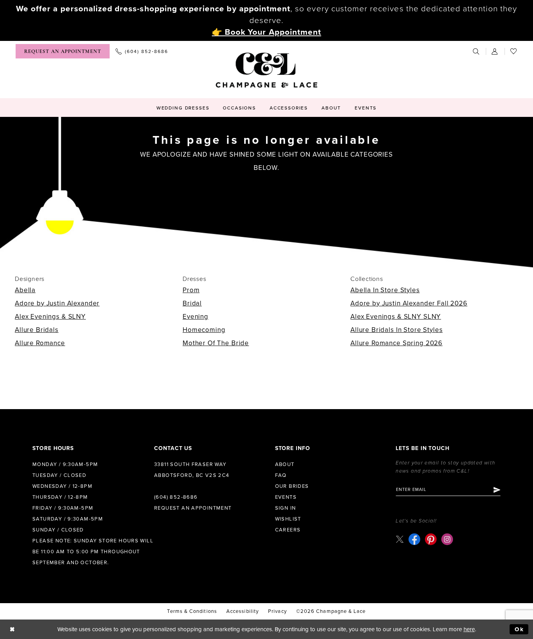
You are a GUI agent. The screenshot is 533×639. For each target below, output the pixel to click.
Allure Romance (40, 343)
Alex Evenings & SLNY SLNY (395, 316)
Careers (288, 530)
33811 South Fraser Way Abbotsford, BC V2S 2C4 (191, 469)
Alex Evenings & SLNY (50, 316)
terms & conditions (192, 611)
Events (286, 497)
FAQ (281, 475)
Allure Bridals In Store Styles (396, 330)
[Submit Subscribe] (496, 490)
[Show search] (476, 51)
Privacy (277, 611)
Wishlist (288, 519)
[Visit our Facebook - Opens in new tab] (414, 539)
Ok (519, 629)
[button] (495, 51)
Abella (25, 290)
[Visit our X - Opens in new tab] (400, 539)
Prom (191, 290)
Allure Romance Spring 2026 (396, 343)
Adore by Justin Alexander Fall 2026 (408, 303)
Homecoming (204, 330)
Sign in (285, 508)
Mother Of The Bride (216, 343)
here (469, 629)
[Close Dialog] (12, 629)
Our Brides (292, 486)
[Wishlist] (514, 51)
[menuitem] (63, 51)
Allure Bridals (37, 330)
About (285, 464)
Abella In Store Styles (385, 290)
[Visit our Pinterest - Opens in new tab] (431, 539)
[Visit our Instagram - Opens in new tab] (447, 539)
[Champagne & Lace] (266, 70)
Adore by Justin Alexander (57, 303)
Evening (195, 316)
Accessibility (242, 611)
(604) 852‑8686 (175, 497)
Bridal (192, 303)
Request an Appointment (193, 508)
